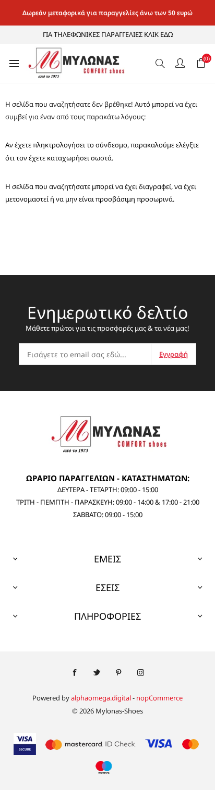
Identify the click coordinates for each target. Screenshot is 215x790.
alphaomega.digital (101, 698)
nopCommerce (159, 698)
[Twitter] (96, 672)
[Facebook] (74, 672)
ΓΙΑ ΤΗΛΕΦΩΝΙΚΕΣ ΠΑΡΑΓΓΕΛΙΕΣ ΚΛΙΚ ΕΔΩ (108, 34)
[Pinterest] (118, 672)
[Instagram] (140, 672)
